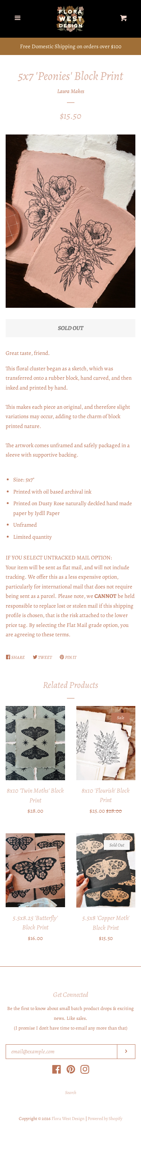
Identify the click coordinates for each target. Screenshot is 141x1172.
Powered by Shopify (105, 1118)
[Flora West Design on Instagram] (84, 1071)
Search (70, 1092)
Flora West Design (68, 1118)
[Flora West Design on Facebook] (56, 1071)
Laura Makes (70, 91)
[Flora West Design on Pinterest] (71, 1071)
